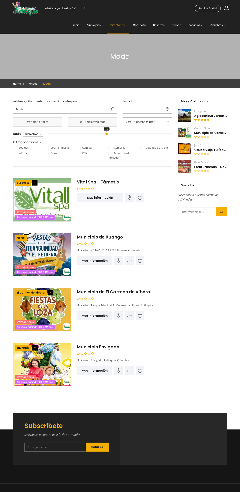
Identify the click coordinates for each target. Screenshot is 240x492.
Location (129, 101)
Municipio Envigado (98, 347)
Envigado (23, 348)
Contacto (139, 25)
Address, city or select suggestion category (45, 101)
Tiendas (32, 84)
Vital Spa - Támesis (98, 182)
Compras (119, 147)
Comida (86, 147)
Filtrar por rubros (26, 142)
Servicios (194, 25)
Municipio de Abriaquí (119, 155)
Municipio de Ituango (100, 237)
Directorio (116, 25)
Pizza (53, 153)
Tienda (176, 25)
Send (221, 211)
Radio (17, 134)
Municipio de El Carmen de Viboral (114, 292)
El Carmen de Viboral (31, 292)
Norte (21, 238)
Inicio (76, 25)
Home (17, 84)
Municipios (94, 25)
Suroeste (23, 183)
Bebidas (23, 147)
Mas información (100, 197)
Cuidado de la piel (157, 147)
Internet (23, 153)
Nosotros (159, 25)
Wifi (84, 153)
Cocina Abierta (59, 147)
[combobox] (147, 121)
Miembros (216, 25)
